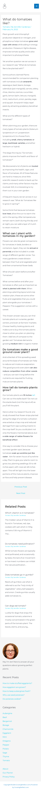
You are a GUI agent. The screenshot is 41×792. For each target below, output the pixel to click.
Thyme (6, 756)
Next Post (20, 493)
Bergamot (7, 721)
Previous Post (21, 487)
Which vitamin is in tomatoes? (19, 513)
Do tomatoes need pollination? (20, 544)
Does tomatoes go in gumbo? (19, 574)
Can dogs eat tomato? (15, 606)
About (5, 769)
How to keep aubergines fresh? (16, 691)
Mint (5, 737)
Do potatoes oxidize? (12, 699)
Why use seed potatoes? (13, 695)
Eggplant (7, 733)
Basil (5, 717)
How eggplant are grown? (14, 687)
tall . (34, 395)
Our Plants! (8, 773)
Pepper (6, 745)
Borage (6, 725)
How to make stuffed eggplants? (17, 683)
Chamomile (8, 729)
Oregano (7, 741)
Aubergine (7, 713)
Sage (5, 753)
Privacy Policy (9, 777)
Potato (6, 749)
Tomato (6, 27)
